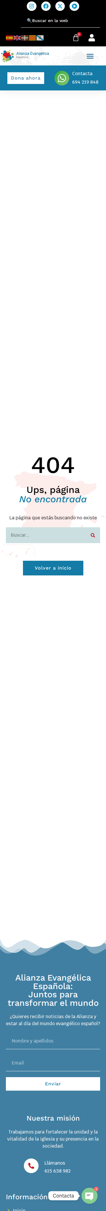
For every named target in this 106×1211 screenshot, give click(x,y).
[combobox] (60, 21)
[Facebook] (46, 6)
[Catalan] (33, 38)
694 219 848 (85, 82)
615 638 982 (57, 1171)
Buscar (13, 17)
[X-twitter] (60, 6)
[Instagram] (31, 6)
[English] (17, 38)
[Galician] (40, 38)
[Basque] (25, 38)
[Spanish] (10, 38)
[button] (90, 56)
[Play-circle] (74, 6)
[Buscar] (92, 535)
